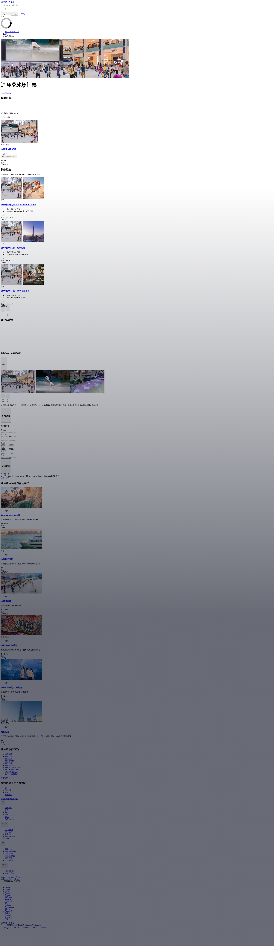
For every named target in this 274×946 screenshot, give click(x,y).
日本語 (7, 909)
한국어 (7, 903)
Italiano (8, 905)
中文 (7, 919)
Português (9, 911)
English (8, 887)
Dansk (7, 893)
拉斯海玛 (8, 795)
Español (8, 899)
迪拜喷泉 (8, 759)
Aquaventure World (12, 767)
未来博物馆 (9, 761)
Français (8, 901)
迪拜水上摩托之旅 (12, 769)
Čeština (8, 891)
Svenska (8, 917)
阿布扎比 (8, 790)
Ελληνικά (8, 897)
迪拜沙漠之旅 (10, 756)
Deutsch (8, 895)
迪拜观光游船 (10, 765)
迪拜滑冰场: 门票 (8, 149)
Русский (8, 915)
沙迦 (7, 792)
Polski (7, 913)
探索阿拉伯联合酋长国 (9, 799)
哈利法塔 (8, 754)
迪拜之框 (8, 763)
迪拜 (7, 788)
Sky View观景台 (11, 772)
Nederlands (9, 907)
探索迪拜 (4, 778)
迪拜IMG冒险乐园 (12, 774)
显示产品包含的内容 (8, 156)
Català (7, 889)
